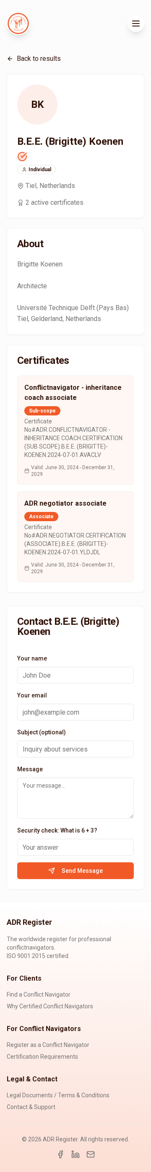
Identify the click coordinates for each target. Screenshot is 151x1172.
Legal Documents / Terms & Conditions (58, 1095)
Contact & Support (31, 1107)
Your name (32, 658)
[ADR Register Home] (18, 23)
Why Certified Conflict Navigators (50, 1006)
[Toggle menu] (136, 23)
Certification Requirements (42, 1056)
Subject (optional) (41, 732)
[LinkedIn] (75, 1154)
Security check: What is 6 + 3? (57, 830)
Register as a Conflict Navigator (48, 1044)
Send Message (82, 870)
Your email (32, 695)
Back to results (39, 59)
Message (30, 769)
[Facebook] (60, 1154)
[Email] (90, 1154)
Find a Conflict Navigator (38, 994)
